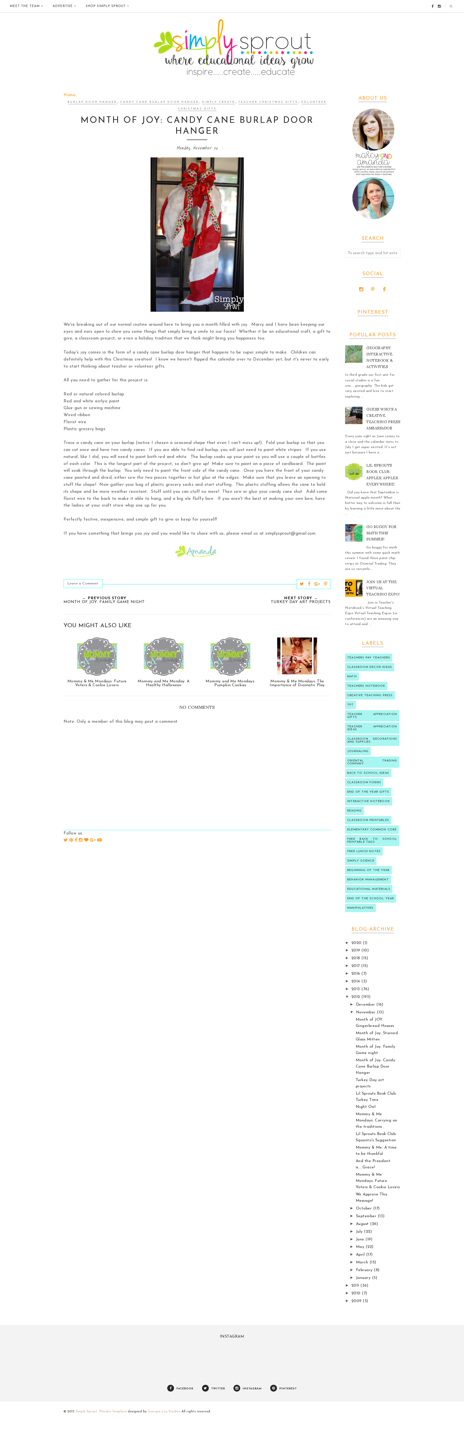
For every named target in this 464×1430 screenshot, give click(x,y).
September (367, 1216)
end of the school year (370, 898)
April (361, 1255)
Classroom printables (368, 820)
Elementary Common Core (372, 829)
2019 (356, 950)
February (365, 1270)
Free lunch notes (364, 851)
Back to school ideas (368, 773)
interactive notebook (368, 801)
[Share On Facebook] (309, 584)
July (360, 1232)
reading (354, 810)
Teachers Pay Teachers (368, 657)
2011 (356, 1286)
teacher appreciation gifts (372, 716)
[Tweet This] (302, 584)
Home (70, 95)
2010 (356, 1293)
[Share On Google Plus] (317, 584)
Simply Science (360, 860)
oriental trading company (372, 762)
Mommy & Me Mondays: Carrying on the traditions (376, 1120)
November (366, 1012)
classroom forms (364, 782)
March (363, 1262)
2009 (357, 1301)
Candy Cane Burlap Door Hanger (159, 102)
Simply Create (218, 102)
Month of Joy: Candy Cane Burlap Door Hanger (375, 1066)
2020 (357, 943)
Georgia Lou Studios (164, 1411)
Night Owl (366, 1107)
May (361, 1247)
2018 (356, 958)
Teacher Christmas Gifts (268, 102)
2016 (356, 974)
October (364, 1208)
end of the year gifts (368, 791)
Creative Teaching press (370, 695)
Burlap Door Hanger (92, 102)
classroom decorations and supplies (372, 740)
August (363, 1224)
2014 (356, 981)
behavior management (368, 879)
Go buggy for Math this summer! (381, 533)
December (366, 1005)
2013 (356, 989)
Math (352, 676)
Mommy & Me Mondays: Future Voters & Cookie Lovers (378, 1181)
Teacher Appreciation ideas (372, 728)
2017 (356, 966)
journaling (358, 751)
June (361, 1239)
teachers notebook (366, 686)
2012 (356, 997)
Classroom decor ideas (369, 667)
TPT (350, 704)
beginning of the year (368, 870)
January (364, 1278)
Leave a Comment (83, 583)
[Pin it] (325, 584)
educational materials (368, 889)
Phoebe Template (113, 1411)
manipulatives (360, 908)
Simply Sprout (86, 1411)
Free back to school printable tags (372, 840)
